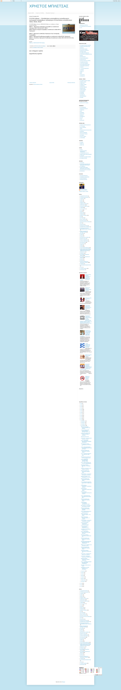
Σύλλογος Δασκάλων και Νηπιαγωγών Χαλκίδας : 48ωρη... (85, 479)
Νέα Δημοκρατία (83, 242)
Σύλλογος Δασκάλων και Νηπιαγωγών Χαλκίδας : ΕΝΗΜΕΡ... (85, 509)
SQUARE (81, 97)
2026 (81, 403)
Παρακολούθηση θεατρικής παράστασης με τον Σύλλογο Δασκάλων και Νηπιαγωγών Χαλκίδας (85, 277)
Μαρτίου (82, 578)
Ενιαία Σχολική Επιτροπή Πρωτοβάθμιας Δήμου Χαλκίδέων (85, 229)
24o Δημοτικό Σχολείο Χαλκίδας (85, 45)
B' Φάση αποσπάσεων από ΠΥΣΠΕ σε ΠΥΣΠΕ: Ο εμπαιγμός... (85, 434)
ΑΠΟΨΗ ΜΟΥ (82, 599)
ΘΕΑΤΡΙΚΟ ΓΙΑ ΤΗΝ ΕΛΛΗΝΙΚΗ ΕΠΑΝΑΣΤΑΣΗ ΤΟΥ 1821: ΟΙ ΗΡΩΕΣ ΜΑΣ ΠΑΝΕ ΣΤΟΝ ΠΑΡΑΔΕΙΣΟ (85, 333)
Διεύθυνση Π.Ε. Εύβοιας (84, 102)
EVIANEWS (82, 92)
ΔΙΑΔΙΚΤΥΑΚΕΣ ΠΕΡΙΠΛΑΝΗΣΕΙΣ (86, 154)
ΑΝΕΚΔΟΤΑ (82, 202)
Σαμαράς (81, 653)
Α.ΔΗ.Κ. (81, 199)
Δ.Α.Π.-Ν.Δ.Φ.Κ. (82, 208)
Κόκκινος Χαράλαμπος (84, 239)
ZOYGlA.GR (82, 120)
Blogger (63, 681)
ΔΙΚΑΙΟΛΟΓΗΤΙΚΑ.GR (84, 108)
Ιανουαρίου (83, 581)
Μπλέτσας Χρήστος (83, 189)
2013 (81, 419)
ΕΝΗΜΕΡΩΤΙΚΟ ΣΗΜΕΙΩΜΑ (85, 226)
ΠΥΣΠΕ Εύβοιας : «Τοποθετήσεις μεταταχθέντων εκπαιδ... (85, 503)
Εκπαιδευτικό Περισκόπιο (84, 50)
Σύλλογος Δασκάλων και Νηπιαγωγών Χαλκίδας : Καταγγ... (85, 451)
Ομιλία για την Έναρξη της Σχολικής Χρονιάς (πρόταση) (88, 289)
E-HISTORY (82, 155)
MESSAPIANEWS (83, 96)
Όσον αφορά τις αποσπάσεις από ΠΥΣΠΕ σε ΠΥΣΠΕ (86, 506)
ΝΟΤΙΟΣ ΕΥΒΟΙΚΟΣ (83, 87)
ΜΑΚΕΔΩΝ (82, 131)
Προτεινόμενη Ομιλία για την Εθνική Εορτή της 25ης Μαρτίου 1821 (88, 307)
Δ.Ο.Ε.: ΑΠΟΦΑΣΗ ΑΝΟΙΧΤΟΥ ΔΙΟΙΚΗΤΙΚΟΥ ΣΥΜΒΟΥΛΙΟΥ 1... (86, 483)
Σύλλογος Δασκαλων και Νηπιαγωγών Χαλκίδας (84, 262)
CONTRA (81, 142)
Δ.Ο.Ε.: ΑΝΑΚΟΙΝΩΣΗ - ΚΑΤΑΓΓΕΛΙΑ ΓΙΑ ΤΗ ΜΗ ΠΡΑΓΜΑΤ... (85, 532)
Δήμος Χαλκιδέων (83, 127)
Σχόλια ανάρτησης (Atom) (38, 84)
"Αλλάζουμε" (82, 198)
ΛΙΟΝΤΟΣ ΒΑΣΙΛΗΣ (83, 178)
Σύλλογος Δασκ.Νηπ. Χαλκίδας (85, 60)
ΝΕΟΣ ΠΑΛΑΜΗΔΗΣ (83, 132)
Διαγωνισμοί (82, 224)
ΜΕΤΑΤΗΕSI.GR (83, 56)
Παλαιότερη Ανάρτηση (71, 82)
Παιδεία (81, 246)
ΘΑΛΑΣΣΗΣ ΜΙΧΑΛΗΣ (84, 175)
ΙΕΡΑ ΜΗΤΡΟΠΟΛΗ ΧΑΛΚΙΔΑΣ (85, 169)
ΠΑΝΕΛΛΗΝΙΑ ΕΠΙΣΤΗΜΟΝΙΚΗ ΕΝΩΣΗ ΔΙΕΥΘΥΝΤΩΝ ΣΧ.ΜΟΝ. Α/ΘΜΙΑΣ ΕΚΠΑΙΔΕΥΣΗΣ (85, 249)
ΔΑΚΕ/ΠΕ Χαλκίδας (83, 215)
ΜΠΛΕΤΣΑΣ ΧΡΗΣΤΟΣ (84, 25)
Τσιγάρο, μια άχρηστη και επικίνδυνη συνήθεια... (87, 377)
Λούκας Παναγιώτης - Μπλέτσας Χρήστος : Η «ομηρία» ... (85, 518)
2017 (81, 413)
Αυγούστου (83, 571)
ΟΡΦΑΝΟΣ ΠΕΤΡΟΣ (83, 179)
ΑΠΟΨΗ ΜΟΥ (84, 590)
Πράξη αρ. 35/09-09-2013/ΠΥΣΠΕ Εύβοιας (37, 42)
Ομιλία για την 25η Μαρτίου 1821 (88, 355)
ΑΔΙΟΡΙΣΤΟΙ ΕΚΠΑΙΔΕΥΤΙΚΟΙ (85, 46)
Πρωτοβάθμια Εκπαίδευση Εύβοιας (37, 47)
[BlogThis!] (51, 46)
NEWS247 (82, 115)
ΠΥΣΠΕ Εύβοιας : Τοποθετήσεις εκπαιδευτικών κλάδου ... (86, 489)
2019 (81, 410)
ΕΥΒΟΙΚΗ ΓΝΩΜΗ (83, 84)
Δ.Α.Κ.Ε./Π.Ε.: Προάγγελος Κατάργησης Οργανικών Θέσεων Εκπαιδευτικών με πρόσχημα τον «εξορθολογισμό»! (86, 367)
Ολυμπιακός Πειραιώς (83, 133)
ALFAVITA (81, 67)
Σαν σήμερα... (82, 135)
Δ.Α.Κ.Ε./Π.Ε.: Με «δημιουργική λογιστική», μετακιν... (86, 438)
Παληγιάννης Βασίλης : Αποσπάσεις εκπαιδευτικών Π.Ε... (86, 535)
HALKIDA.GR (82, 94)
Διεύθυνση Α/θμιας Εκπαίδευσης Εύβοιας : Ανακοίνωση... (85, 559)
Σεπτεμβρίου (83, 425)
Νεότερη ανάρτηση (33, 82)
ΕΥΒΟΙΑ (81, 234)
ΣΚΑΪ (81, 111)
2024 (81, 406)
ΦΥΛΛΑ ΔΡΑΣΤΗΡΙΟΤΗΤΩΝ (84, 64)
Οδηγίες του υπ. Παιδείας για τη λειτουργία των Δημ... (86, 545)
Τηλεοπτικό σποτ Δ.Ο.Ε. (85, 436)
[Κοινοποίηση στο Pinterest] (54, 46)
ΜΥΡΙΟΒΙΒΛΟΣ (82, 166)
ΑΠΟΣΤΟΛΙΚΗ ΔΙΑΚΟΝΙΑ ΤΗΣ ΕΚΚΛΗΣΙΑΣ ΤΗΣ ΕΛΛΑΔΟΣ (85, 164)
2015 (81, 416)
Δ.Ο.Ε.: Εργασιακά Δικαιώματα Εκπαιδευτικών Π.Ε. (86, 512)
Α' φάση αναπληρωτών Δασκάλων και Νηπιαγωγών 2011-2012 (87, 345)
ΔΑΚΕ (81, 211)
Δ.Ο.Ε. (81, 27)
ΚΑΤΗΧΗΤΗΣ (82, 171)
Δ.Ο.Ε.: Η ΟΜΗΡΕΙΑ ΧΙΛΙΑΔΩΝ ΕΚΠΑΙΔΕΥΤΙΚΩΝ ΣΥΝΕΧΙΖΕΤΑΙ (86, 562)
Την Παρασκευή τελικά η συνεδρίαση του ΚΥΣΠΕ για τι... (86, 444)
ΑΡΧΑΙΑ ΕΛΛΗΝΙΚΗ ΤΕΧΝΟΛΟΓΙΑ (83, 151)
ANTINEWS (82, 112)
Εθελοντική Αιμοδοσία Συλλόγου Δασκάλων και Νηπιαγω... (85, 427)
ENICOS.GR (82, 113)
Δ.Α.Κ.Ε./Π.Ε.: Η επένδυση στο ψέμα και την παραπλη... (86, 554)
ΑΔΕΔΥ (81, 201)
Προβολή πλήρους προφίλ (83, 191)
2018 (81, 412)
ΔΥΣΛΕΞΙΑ (82, 47)
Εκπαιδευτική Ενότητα (84, 225)
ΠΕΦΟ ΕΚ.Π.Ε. (82, 646)
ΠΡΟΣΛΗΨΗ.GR (83, 59)
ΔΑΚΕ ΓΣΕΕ (82, 212)
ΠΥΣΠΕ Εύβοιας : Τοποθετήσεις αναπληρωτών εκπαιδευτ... (86, 492)
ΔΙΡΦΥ (81, 128)
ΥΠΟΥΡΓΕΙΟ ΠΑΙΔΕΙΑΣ (84, 63)
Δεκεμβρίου (83, 421)
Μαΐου (82, 575)
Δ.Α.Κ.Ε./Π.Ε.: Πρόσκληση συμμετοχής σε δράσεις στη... (86, 556)
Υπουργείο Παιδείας (83, 268)
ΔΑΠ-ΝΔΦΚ (82, 217)
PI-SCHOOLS (82, 74)
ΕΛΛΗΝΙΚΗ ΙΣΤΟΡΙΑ (83, 158)
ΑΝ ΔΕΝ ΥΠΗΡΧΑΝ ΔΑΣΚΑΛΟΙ (85, 124)
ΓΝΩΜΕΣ (81, 207)
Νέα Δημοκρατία (84, 197)
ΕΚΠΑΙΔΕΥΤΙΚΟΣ (83, 51)
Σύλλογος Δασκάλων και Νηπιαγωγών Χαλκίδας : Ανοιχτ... (85, 500)
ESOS (81, 72)
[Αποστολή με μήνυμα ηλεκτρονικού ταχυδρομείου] (50, 46)
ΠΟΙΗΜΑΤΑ (82, 253)
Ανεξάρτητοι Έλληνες (83, 203)
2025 (81, 405)
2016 (81, 415)
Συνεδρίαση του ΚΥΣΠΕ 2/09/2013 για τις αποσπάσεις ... (85, 568)
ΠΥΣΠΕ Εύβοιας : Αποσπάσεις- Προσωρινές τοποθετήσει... (86, 474)
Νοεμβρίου (83, 422)
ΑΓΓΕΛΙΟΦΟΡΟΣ (83, 107)
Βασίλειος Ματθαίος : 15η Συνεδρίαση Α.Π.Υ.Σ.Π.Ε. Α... (86, 477)
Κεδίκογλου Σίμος (83, 238)
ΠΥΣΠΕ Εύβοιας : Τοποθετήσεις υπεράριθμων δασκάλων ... (86, 486)
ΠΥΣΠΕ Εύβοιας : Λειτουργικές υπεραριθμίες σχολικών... (86, 521)
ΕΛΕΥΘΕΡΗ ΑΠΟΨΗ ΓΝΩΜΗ (85, 80)
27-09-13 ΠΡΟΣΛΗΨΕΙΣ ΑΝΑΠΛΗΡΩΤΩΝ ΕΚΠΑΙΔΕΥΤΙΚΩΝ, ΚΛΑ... (85, 431)
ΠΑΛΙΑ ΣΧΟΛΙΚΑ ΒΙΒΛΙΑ (84, 58)
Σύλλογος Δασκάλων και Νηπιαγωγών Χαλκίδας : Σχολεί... (85, 539)
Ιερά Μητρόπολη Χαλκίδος (84, 237)
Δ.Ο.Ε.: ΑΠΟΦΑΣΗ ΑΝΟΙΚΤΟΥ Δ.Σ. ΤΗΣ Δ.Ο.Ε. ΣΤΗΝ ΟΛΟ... (86, 454)
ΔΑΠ (81, 216)
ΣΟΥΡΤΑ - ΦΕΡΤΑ (83, 136)
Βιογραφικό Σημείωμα (50, 12)
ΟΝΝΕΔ (81, 639)
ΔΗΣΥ (81, 617)
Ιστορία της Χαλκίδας (40, 12)
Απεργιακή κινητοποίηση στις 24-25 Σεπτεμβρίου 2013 (86, 457)
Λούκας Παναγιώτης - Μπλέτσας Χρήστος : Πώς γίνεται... (86, 514)
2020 (81, 409)
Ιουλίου (82, 572)
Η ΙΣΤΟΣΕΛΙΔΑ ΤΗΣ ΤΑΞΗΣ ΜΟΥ (85, 26)
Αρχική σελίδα (31, 12)
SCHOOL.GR (82, 76)
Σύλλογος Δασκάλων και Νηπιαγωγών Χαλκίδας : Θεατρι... (85, 548)
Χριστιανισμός (82, 269)
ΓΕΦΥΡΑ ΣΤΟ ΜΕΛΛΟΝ (84, 206)
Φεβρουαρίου (83, 579)
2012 (81, 583)
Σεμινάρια (81, 260)
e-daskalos (82, 69)
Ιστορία (81, 149)
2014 (81, 418)
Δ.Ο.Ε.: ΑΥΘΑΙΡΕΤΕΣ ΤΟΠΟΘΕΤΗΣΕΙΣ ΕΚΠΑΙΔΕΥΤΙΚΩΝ (84, 460)
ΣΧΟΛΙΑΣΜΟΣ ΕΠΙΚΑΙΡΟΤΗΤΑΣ (85, 659)
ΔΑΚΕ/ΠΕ (81, 608)
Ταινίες (81, 267)
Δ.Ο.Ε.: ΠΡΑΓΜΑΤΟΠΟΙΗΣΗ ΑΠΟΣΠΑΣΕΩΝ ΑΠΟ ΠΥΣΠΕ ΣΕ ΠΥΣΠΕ (86, 448)
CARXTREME (82, 137)
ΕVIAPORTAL (82, 85)
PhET (81, 73)
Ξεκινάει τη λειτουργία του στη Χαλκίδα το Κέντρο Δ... (86, 469)
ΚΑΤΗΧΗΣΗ (82, 162)
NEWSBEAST (82, 116)
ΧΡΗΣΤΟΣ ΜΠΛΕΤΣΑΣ (48, 6)
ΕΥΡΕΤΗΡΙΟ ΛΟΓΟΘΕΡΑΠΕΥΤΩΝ (86, 54)
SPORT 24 (82, 143)
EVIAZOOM (82, 93)
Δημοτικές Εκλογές (83, 220)
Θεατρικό (81, 630)
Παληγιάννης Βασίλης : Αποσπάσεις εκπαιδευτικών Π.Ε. (86, 551)
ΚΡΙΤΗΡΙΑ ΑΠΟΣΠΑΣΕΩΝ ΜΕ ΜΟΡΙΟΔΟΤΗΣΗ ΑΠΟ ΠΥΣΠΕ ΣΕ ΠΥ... (86, 542)
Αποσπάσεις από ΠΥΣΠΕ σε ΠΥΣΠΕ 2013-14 (85, 530)
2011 (81, 584)
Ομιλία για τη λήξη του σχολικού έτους (88, 299)
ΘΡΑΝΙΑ (81, 55)
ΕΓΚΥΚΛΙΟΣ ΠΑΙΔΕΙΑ (83, 49)
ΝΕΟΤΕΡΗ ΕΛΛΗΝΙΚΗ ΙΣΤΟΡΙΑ (85, 156)
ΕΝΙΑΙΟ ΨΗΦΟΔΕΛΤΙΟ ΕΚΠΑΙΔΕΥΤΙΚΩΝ (84, 232)
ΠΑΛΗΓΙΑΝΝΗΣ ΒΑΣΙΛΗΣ (84, 247)
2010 (81, 586)
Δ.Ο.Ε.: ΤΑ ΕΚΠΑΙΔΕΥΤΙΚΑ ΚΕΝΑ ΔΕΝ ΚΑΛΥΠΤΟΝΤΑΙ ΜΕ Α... (86, 496)
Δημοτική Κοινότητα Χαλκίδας (85, 221)
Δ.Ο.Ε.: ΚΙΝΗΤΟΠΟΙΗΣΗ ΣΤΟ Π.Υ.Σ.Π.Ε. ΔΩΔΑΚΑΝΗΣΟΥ (86, 463)
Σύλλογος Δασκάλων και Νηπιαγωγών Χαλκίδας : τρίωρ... (85, 471)
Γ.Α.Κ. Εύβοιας (82, 126)
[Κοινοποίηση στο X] (52, 46)
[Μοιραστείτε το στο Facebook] (53, 46)
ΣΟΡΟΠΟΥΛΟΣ (82, 88)
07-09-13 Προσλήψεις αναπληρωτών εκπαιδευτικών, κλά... (85, 523)
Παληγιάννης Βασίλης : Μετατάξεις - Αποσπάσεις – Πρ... (86, 466)
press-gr (81, 117)
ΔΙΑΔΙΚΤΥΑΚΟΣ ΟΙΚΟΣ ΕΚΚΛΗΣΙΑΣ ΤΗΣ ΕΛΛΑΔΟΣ (85, 168)
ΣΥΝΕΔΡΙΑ (82, 263)
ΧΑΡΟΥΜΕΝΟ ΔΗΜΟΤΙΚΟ (84, 65)
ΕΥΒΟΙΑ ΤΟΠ (82, 83)
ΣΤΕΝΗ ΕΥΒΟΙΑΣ (83, 89)
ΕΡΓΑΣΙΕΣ (82, 233)
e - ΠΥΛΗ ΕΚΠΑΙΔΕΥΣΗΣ (84, 68)
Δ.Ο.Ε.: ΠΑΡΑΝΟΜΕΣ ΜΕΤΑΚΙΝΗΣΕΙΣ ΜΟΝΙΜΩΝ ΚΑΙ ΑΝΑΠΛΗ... (86, 441)
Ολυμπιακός (82, 243)
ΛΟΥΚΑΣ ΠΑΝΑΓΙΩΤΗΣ (84, 241)
